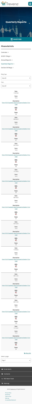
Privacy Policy (8, 392)
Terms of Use (8, 396)
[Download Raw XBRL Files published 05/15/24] (16, 161)
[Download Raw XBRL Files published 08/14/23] (16, 214)
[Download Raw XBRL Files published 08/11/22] (16, 292)
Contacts (7, 374)
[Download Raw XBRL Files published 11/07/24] (16, 109)
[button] (30, 4)
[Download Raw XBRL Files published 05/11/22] (16, 318)
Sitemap (6, 383)
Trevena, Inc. (13, 389)
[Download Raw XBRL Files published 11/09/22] (16, 266)
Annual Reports (6, 60)
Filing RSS (27, 353)
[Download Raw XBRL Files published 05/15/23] (16, 240)
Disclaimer (7, 394)
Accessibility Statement (10, 400)
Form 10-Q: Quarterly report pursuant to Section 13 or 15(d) (16, 103)
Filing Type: (4, 74)
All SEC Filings (5, 56)
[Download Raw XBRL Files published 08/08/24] (16, 135)
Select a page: (5, 356)
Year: (2, 82)
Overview (4, 52)
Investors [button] (17, 39)
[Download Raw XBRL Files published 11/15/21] (16, 344)
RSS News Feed (9, 379)
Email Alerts (7, 369)
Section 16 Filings (6, 68)
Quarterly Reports (7, 64)
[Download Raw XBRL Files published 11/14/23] (16, 187)
